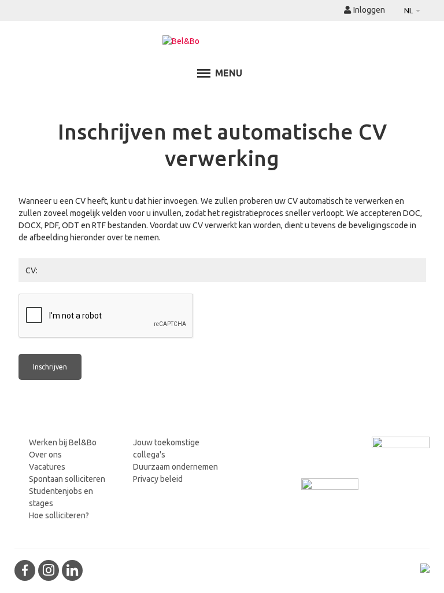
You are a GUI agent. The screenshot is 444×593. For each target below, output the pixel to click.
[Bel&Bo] (221, 41)
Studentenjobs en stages (61, 497)
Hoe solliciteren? (59, 515)
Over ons (45, 454)
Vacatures (47, 466)
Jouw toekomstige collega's (166, 448)
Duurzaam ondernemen (175, 466)
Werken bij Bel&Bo (63, 442)
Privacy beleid (158, 479)
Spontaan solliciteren (67, 479)
